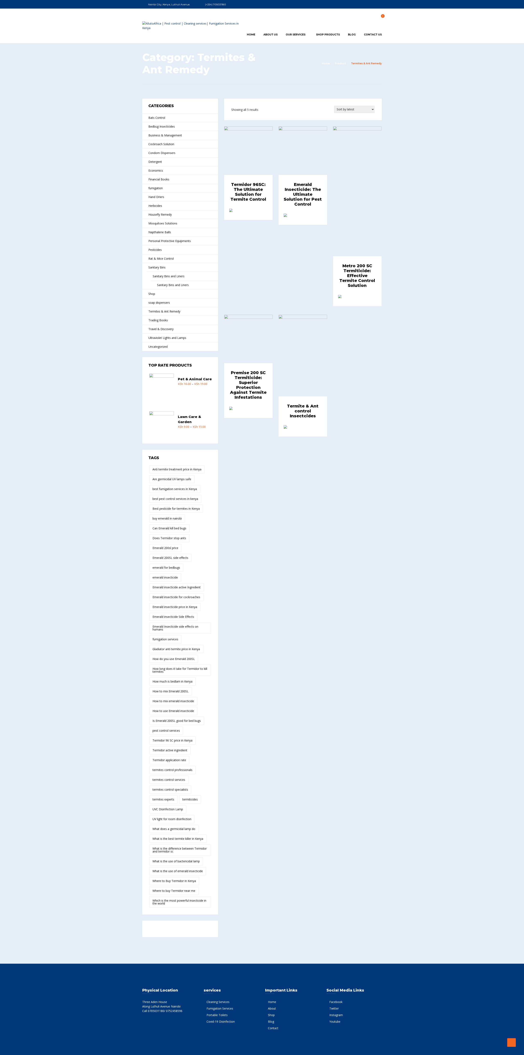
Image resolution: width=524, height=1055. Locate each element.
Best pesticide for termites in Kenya (176, 509)
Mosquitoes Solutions (162, 223)
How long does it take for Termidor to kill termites (179, 670)
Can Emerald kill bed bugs (169, 528)
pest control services (166, 730)
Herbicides (155, 206)
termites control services (168, 780)
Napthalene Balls (159, 232)
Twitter (334, 1008)
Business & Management (165, 135)
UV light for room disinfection (171, 819)
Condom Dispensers (161, 153)
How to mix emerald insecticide (173, 701)
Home (251, 34)
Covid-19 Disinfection (221, 1021)
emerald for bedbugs (166, 567)
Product (340, 63)
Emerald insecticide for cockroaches (176, 597)
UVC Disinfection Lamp (167, 809)
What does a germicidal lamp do (173, 829)
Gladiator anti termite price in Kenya (176, 649)
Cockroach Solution (161, 144)
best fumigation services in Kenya (174, 489)
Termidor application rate (169, 760)
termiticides (190, 799)
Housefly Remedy (160, 214)
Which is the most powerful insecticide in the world (179, 902)
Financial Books (158, 179)
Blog (352, 34)
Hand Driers (156, 197)
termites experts (163, 799)
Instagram (336, 1015)
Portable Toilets (217, 1015)
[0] (380, 17)
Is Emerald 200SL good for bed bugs (176, 721)
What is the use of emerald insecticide (177, 871)
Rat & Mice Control (161, 258)
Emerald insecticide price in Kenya (174, 607)
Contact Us (373, 34)
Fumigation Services (220, 1008)
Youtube (334, 1021)
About (272, 1008)
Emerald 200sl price (165, 548)
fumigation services (165, 639)
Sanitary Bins (157, 267)
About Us (270, 34)
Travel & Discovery (161, 329)
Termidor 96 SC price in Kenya (172, 740)
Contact (273, 1028)
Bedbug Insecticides (161, 126)
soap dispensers (159, 303)
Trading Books (158, 320)
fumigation (155, 188)
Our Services (295, 34)
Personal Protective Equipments (169, 241)
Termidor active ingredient (169, 750)
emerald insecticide (165, 577)
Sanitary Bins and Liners (168, 276)
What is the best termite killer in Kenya (177, 839)
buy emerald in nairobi (167, 518)
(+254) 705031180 (215, 4)
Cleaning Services (218, 1002)
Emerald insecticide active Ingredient (176, 587)
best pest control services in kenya (175, 499)
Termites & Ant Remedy (164, 311)
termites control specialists (170, 789)
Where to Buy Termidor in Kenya (174, 881)
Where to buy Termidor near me (173, 891)
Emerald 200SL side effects (170, 558)
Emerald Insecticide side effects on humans (175, 628)
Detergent (155, 162)
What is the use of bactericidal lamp (176, 861)
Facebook (335, 1002)
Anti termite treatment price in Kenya (176, 469)
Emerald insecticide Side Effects (173, 617)
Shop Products (328, 34)
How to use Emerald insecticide (173, 711)
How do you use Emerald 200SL (173, 659)
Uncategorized (158, 347)
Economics (155, 170)
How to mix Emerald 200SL (170, 691)
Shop (151, 294)
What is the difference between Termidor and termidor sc (179, 850)
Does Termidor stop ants (169, 538)
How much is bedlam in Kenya (172, 681)
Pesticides (155, 250)
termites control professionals (172, 770)
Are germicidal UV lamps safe (171, 479)
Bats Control (156, 118)
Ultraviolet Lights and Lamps (167, 338)
